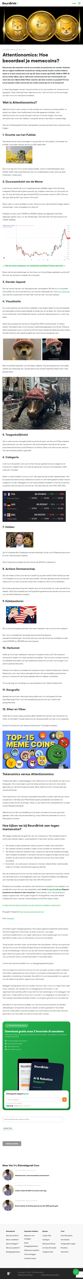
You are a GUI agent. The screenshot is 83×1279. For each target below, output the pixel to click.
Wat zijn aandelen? (13, 1248)
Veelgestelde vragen (68, 1244)
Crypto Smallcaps (54, 889)
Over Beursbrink (66, 1235)
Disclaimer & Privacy (25, 1275)
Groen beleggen (30, 1254)
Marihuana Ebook (49, 1244)
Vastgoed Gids (48, 1252)
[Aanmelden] (64, 1099)
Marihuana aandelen (31, 1250)
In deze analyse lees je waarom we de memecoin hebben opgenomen (31, 905)
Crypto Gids (47, 1235)
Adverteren (65, 1252)
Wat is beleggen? (12, 1244)
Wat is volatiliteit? (12, 1240)
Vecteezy (10, 918)
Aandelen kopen (30, 1258)
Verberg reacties (12, 1144)
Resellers (64, 1248)
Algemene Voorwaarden (50, 1275)
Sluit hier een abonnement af (32, 912)
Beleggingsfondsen (13, 1252)
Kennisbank (65, 1240)
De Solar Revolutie (49, 1248)
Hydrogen (46, 1240)
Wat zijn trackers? (12, 1235)
